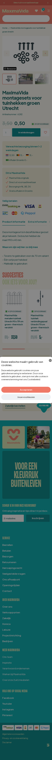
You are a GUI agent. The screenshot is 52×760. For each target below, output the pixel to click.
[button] (26, 397)
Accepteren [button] (26, 389)
